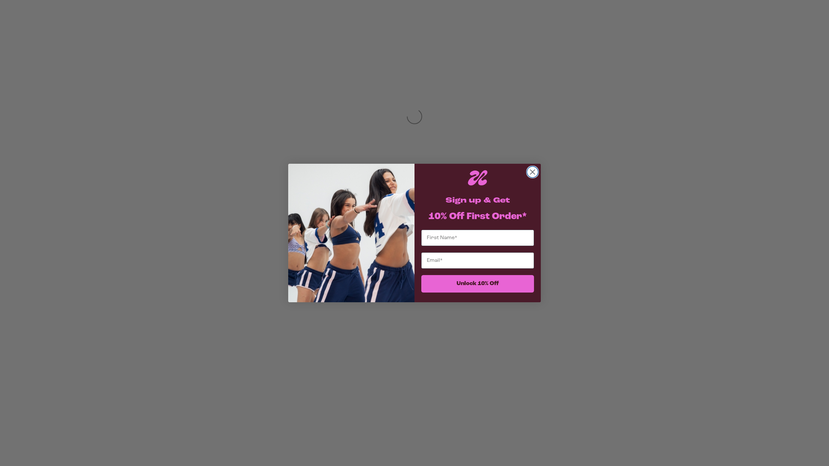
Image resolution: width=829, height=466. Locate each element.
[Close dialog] (532, 172)
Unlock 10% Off (478, 284)
